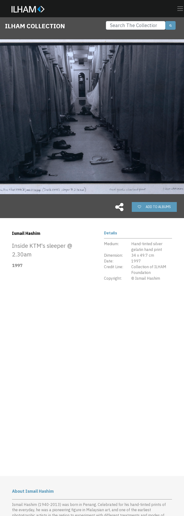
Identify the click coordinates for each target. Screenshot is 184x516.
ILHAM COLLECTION (35, 26)
